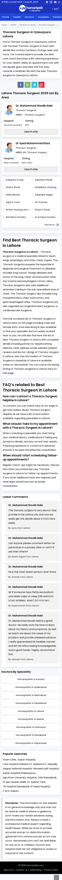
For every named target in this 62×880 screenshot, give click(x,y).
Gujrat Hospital (26, 759)
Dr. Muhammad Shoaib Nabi (34, 105)
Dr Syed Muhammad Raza (33, 143)
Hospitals (43, 17)
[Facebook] (21, 85)
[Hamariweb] (31, 8)
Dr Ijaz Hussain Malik (14, 782)
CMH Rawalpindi (46, 777)
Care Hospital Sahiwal (15, 764)
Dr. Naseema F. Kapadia (43, 764)
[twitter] (59, 2)
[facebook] (46, 2)
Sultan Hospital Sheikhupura (19, 773)
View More (49, 224)
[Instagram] (51, 2)
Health (17, 17)
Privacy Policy (51, 869)
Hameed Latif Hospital (46, 768)
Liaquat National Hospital (17, 768)
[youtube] (55, 2)
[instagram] (41, 85)
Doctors (29, 17)
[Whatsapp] (28, 85)
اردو (56, 8)
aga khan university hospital (19, 777)
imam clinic (10, 759)
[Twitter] (34, 85)
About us (8, 869)
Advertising (36, 869)
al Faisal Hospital (40, 786)
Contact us (22, 869)
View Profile (31, 131)
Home (5, 17)
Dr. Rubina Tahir (36, 782)
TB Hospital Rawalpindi (16, 786)
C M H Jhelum (11, 791)
